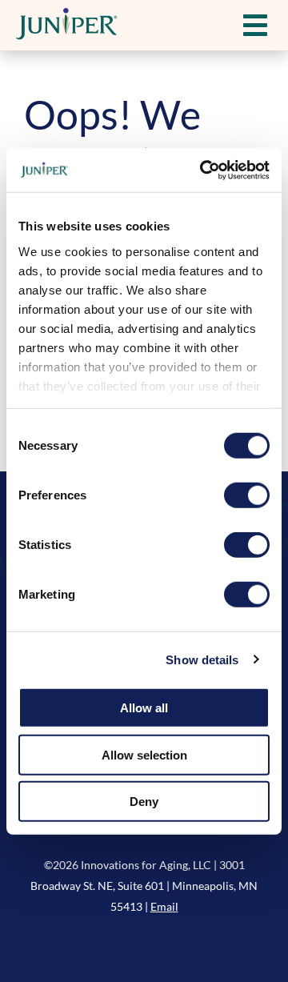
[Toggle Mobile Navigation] (255, 25)
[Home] (68, 25)
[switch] (247, 495)
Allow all (144, 708)
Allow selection (144, 754)
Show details (202, 659)
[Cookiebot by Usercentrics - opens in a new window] (203, 169)
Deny (144, 801)
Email (164, 906)
